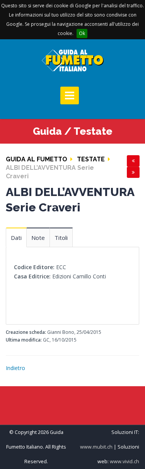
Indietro (15, 368)
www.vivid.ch (124, 461)
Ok (82, 33)
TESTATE (91, 159)
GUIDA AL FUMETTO (36, 159)
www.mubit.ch (96, 447)
